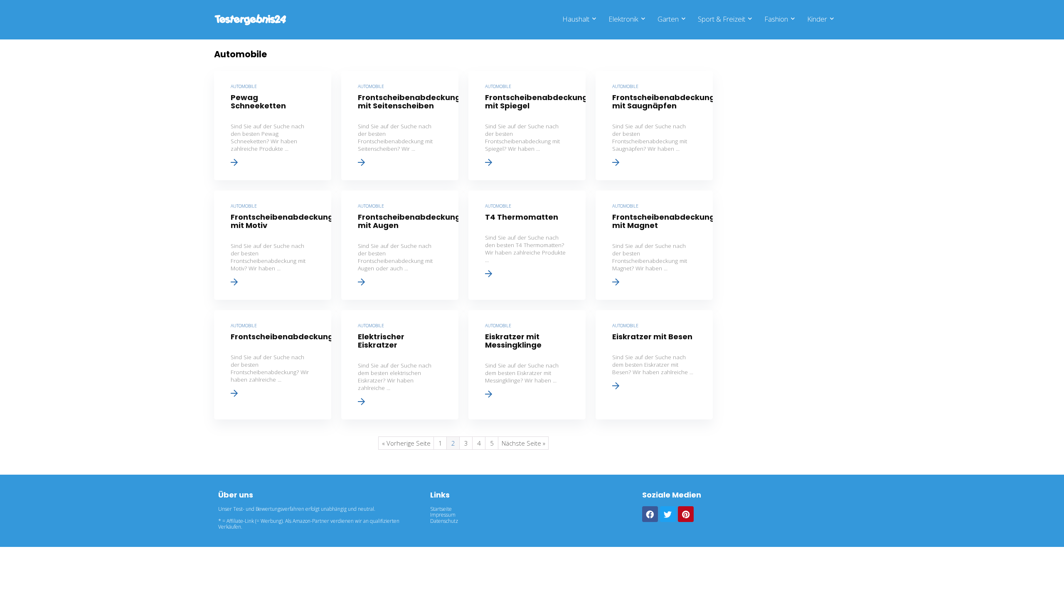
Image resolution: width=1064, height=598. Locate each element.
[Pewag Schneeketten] (272, 125)
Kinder (817, 19)
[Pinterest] (686, 514)
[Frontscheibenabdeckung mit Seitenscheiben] (399, 125)
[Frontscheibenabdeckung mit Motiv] (272, 245)
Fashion (776, 19)
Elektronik (623, 19)
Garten (668, 19)
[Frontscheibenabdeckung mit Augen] (399, 245)
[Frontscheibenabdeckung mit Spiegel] (527, 125)
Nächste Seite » (523, 443)
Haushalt (575, 19)
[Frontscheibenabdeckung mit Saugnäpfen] (654, 125)
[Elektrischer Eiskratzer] (399, 364)
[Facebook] (650, 514)
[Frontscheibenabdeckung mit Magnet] (654, 245)
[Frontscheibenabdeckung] (272, 364)
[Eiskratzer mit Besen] (654, 364)
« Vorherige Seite (406, 443)
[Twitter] (668, 514)
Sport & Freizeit (721, 19)
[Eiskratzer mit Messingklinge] (527, 364)
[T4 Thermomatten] (527, 245)
